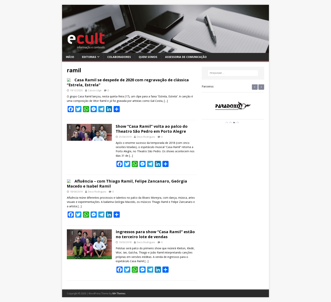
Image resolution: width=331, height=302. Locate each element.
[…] (166, 101)
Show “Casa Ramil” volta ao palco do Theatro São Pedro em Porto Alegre (152, 129)
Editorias (89, 57)
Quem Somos (148, 57)
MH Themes (118, 293)
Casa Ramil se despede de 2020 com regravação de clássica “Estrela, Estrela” (128, 82)
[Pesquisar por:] (233, 73)
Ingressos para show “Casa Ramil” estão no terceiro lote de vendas (155, 234)
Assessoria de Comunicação (186, 57)
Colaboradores (119, 57)
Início (70, 57)
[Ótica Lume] (233, 109)
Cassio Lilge (95, 90)
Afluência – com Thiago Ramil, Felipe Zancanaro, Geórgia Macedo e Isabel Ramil (127, 184)
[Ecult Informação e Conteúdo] (165, 50)
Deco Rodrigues (146, 136)
